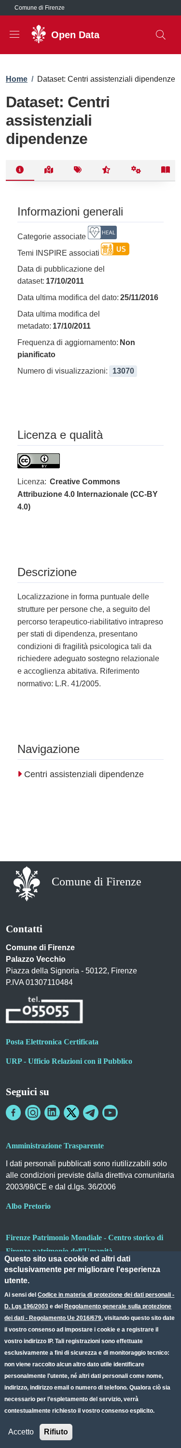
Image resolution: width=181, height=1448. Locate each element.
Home (17, 79)
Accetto (21, 1432)
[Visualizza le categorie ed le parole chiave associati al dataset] (77, 170)
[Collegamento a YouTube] (110, 1112)
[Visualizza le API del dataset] (136, 170)
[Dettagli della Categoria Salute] (102, 236)
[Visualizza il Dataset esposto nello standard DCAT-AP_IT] (166, 170)
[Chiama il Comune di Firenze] (44, 1011)
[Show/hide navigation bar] (14, 34)
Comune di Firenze (39, 7)
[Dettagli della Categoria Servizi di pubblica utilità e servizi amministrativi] (115, 253)
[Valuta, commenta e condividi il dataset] (106, 170)
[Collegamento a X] (71, 1112)
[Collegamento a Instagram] (33, 1112)
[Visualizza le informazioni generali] (20, 170)
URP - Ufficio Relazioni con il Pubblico (69, 1061)
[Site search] (161, 35)
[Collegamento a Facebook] (13, 1112)
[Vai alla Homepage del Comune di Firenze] (27, 883)
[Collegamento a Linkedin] (52, 1112)
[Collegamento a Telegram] (90, 1112)
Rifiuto (56, 1432)
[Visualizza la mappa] (49, 170)
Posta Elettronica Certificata (52, 1042)
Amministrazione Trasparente (55, 1146)
